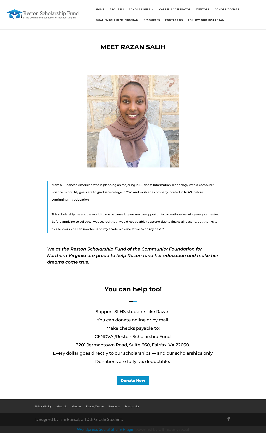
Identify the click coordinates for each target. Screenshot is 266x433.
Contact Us (174, 20)
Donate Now (133, 380)
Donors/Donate (226, 9)
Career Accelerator (175, 9)
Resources (152, 20)
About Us (116, 9)
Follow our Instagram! (207, 20)
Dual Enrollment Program (117, 20)
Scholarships (140, 9)
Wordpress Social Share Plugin (106, 429)
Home (100, 9)
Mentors (202, 9)
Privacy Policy (43, 406)
